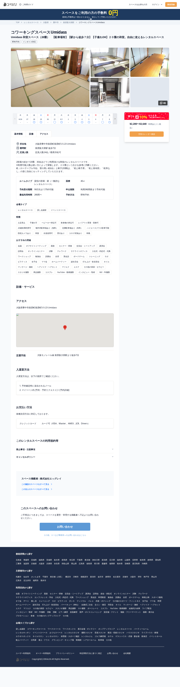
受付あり (61, 233)
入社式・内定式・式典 (101, 251)
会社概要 (127, 653)
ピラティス (22, 261)
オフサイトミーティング (36, 246)
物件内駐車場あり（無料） (47, 228)
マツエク (65, 267)
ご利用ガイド (27, 4)
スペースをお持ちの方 (138, 4)
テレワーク (61, 251)
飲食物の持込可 (67, 222)
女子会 (34, 261)
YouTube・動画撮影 (65, 272)
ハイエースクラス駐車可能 (98, 228)
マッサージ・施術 (25, 267)
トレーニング (94, 256)
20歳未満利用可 (24, 228)
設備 (31, 133)
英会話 (66, 256)
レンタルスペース (31, 22)
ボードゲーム (79, 256)
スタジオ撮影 (23, 272)
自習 (57, 256)
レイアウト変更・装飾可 (88, 222)
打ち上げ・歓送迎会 (91, 261)
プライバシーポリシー (65, 653)
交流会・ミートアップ (85, 246)
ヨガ (106, 256)
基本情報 (18, 133)
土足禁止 (21, 222)
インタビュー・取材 (86, 272)
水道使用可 (48, 233)
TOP (17, 22)
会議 (20, 246)
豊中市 (56, 22)
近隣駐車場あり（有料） (72, 228)
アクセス (44, 133)
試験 (51, 251)
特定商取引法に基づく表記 (91, 653)
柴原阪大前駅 (68, 22)
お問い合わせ (65, 526)
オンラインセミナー (36, 251)
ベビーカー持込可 (49, 222)
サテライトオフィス (79, 251)
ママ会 (44, 261)
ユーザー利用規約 (23, 653)
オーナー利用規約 (43, 653)
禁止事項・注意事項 (25, 449)
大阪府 (46, 22)
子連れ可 (33, 222)
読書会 (48, 256)
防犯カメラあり (24, 233)
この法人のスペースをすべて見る (35, 489)
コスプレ (49, 272)
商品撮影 (37, 272)
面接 (53, 246)
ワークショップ (24, 256)
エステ (76, 267)
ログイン (155, 4)
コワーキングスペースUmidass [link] (92, 22)
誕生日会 (74, 261)
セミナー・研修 (65, 246)
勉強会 (38, 256)
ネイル (106, 261)
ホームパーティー (59, 261)
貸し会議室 (41, 210)
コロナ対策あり (75, 233)
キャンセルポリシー (25, 456)
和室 (37, 233)
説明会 (20, 251)
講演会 (102, 246)
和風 (88, 233)
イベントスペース (58, 210)
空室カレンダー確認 (146, 134)
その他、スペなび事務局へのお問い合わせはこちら (65, 535)
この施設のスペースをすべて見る (35, 484)
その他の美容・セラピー (94, 267)
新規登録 (171, 4)
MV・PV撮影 (104, 272)
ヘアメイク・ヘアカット (47, 267)
